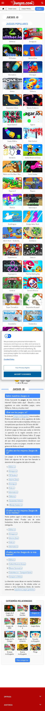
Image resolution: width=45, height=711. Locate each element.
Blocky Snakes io (16, 505)
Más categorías (22, 660)
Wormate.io (13, 492)
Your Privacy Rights (22, 368)
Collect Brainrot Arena (17, 564)
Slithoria (12, 496)
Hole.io (11, 488)
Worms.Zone (13, 479)
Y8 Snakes (13, 475)
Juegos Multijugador (26, 8)
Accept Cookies (22, 374)
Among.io (12, 484)
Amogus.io (13, 471)
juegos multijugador (21, 416)
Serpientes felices (15, 501)
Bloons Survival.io (15, 568)
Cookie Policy (9, 359)
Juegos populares (12, 8)
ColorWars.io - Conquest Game (20, 572)
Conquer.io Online (15, 577)
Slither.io (12, 467)
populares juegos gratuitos (24, 589)
